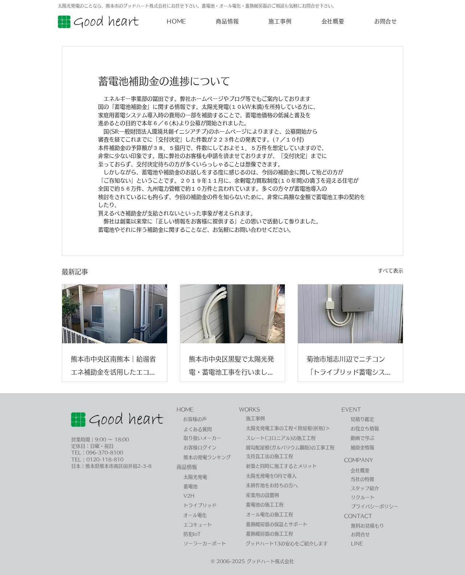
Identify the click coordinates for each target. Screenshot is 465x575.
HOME (185, 409)
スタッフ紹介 (365, 488)
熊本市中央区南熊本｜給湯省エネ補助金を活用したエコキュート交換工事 (113, 367)
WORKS (249, 409)
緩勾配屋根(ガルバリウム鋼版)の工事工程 (290, 447)
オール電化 (195, 515)
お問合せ (360, 534)
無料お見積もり (367, 525)
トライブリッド (200, 505)
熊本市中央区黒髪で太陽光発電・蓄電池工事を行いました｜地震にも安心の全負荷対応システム (231, 367)
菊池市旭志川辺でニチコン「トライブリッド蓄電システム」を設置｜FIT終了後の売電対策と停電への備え (349, 367)
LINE (357, 543)
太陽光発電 (195, 477)
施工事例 (255, 418)
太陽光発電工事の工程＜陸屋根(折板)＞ (288, 428)
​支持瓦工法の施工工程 (269, 456)
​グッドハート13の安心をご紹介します (287, 543)
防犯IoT (192, 534)
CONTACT (358, 516)
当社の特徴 (362, 479)
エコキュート (197, 524)
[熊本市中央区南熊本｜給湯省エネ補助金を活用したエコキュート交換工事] (114, 313)
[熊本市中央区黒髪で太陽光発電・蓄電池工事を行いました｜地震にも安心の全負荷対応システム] (232, 313)
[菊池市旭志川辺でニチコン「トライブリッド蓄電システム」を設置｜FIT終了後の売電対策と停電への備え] (350, 313)
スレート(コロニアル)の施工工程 (281, 438)
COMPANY (358, 460)
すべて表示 (390, 270)
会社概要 (360, 470)
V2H (188, 496)
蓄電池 (190, 486)
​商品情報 (187, 467)
